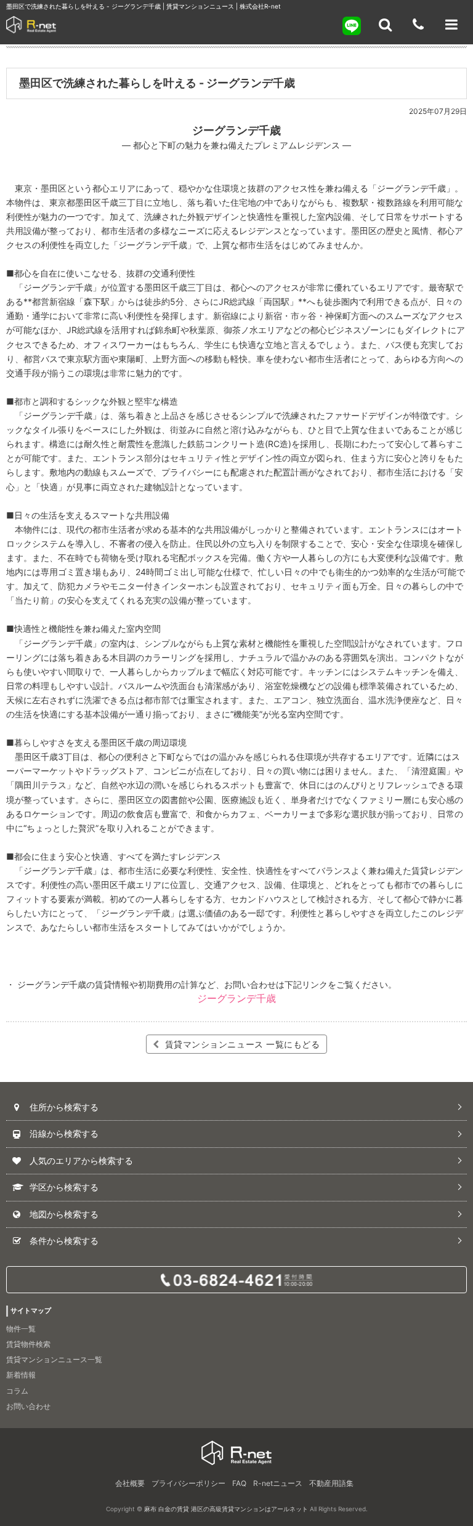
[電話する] (418, 24)
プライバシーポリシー (188, 1483)
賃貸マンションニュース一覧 (54, 1359)
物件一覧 (21, 1328)
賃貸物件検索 (28, 1344)
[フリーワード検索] (385, 24)
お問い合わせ (28, 1406)
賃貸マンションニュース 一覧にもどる (241, 1044)
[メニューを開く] (451, 24)
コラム (17, 1390)
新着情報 (21, 1374)
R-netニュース (277, 1483)
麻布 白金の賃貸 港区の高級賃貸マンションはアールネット (226, 1508)
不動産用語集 (331, 1483)
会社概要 (130, 1483)
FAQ (239, 1483)
